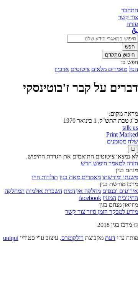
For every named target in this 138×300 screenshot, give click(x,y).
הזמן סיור (96, 211)
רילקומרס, (72, 238)
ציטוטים (80, 69)
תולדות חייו (45, 177)
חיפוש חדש (94, 163)
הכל (133, 69)
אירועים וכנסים (120, 191)
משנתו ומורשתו (120, 177)
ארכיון (61, 69)
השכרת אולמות (44, 191)
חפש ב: (129, 62)
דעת (110, 238)
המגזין (109, 198)
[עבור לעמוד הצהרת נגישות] (135, 31)
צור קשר (75, 211)
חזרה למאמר (123, 163)
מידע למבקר (123, 211)
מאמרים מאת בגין (80, 177)
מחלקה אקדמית (82, 191)
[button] (129, 10)
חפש (130, 47)
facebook (90, 198)
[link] (128, 17)
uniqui (10, 238)
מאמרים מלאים (109, 69)
